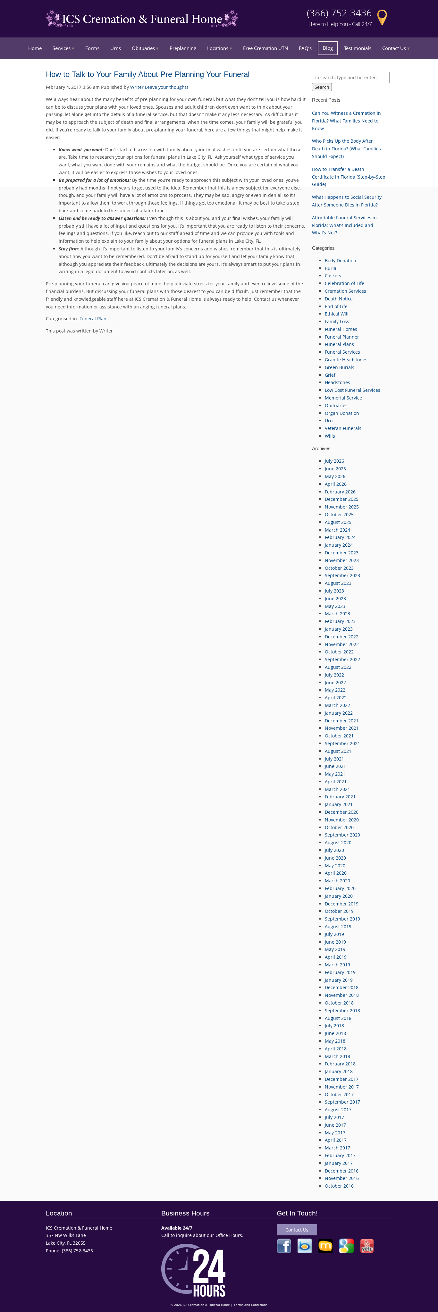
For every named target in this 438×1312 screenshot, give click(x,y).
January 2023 (339, 629)
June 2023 (335, 598)
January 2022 (339, 713)
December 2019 (341, 904)
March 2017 (337, 1148)
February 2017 (340, 1155)
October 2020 (339, 827)
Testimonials (357, 48)
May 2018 (335, 1041)
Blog (328, 48)
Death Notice (339, 299)
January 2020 (339, 896)
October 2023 (339, 568)
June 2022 (335, 682)
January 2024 (339, 545)
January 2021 (339, 804)
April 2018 (336, 1049)
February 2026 (340, 492)
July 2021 (334, 759)
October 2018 (339, 1003)
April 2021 (336, 781)
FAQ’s (305, 48)
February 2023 (340, 621)
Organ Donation (342, 413)
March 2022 (337, 705)
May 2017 (335, 1133)
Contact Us (394, 48)
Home (35, 48)
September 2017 (342, 1102)
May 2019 (335, 949)
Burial (331, 268)
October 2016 (339, 1186)
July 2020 (334, 850)
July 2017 (334, 1117)
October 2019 (339, 911)
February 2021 (340, 797)
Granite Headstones (346, 360)
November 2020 (342, 820)
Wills (330, 436)
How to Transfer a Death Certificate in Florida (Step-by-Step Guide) (348, 177)
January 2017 (339, 1163)
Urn (329, 420)
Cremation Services (345, 291)
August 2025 (338, 522)
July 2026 (334, 461)
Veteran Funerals (343, 428)
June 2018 (335, 1033)
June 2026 (335, 469)
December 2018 (341, 987)
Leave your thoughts (167, 87)
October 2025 (339, 514)
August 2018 (338, 1018)
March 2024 (337, 530)
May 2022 (335, 690)
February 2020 (340, 888)
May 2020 (335, 865)
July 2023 (334, 591)
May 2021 (335, 774)
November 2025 (342, 507)
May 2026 (335, 476)
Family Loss (337, 321)
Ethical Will (337, 314)
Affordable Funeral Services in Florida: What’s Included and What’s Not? (344, 225)
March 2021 (337, 789)
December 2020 (341, 812)
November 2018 (342, 995)
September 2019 (342, 919)
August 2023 (338, 583)
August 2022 (338, 667)
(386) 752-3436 (339, 12)
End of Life (336, 306)
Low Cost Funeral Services (352, 390)
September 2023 (342, 575)
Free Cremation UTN (265, 48)
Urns (115, 48)
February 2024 (340, 537)
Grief (330, 375)
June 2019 (335, 942)
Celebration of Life (344, 283)
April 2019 (336, 957)
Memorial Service (343, 398)
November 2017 (342, 1087)
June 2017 (335, 1125)
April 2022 (336, 697)
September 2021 (342, 743)
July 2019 (334, 934)
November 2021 (342, 728)
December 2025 (341, 499)
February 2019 (340, 972)
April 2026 (336, 484)
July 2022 (334, 675)
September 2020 (342, 835)
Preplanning (183, 48)
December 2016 (341, 1171)
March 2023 (337, 613)
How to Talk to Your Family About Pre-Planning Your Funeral (147, 74)
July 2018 (334, 1025)
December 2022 (341, 637)
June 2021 (335, 766)
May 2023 (335, 606)
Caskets (333, 276)
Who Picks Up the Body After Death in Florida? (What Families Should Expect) (346, 148)
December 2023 (341, 553)
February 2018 (340, 1064)
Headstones (337, 382)
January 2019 (339, 980)
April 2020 (336, 873)
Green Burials (339, 367)
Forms (92, 48)
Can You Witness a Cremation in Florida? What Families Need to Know (346, 120)
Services (62, 48)
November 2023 (342, 560)
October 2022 (339, 652)
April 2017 (336, 1140)
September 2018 (342, 1010)
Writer (137, 87)
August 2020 (338, 842)
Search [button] (322, 87)
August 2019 (338, 926)
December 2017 (341, 1079)
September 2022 (342, 659)
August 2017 (338, 1109)
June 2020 (335, 858)
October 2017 (339, 1094)
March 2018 (337, 1056)
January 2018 (339, 1071)
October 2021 (339, 736)
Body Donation (340, 260)
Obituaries (143, 48)
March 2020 (337, 881)
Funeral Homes (341, 329)
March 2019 (337, 965)
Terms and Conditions (250, 1305)
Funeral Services (342, 352)
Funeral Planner (342, 337)
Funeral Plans (94, 318)
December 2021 (341, 721)
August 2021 (338, 751)
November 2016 (342, 1178)
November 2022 (342, 644)
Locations (217, 48)
